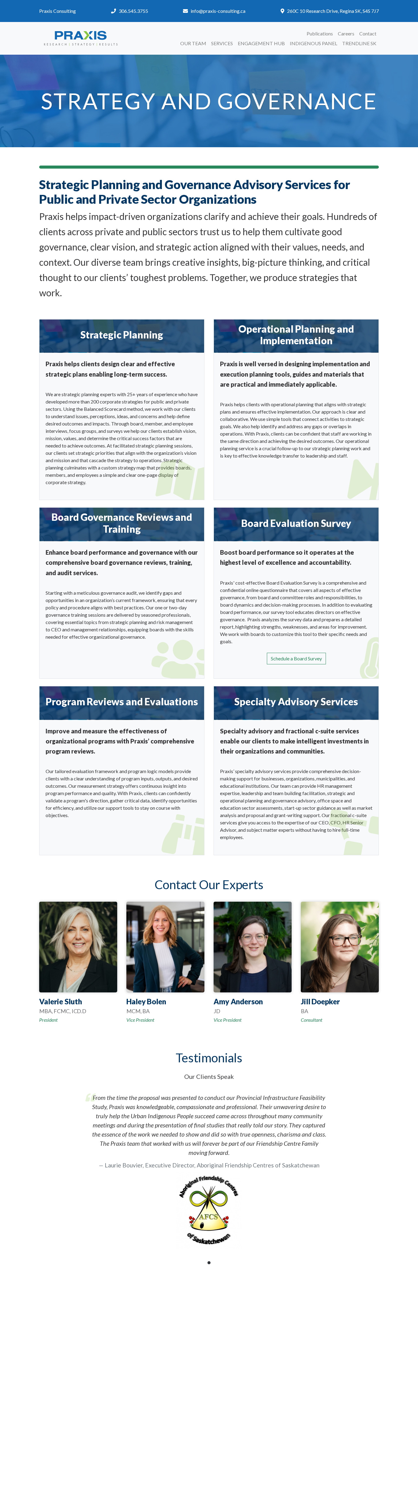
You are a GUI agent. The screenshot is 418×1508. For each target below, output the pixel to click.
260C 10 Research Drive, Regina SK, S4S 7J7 (333, 11)
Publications (320, 33)
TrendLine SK (359, 43)
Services (222, 43)
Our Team (193, 43)
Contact (367, 33)
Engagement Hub (261, 43)
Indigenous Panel (313, 43)
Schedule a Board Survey (296, 658)
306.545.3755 (133, 11)
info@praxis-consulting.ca (218, 11)
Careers (346, 33)
